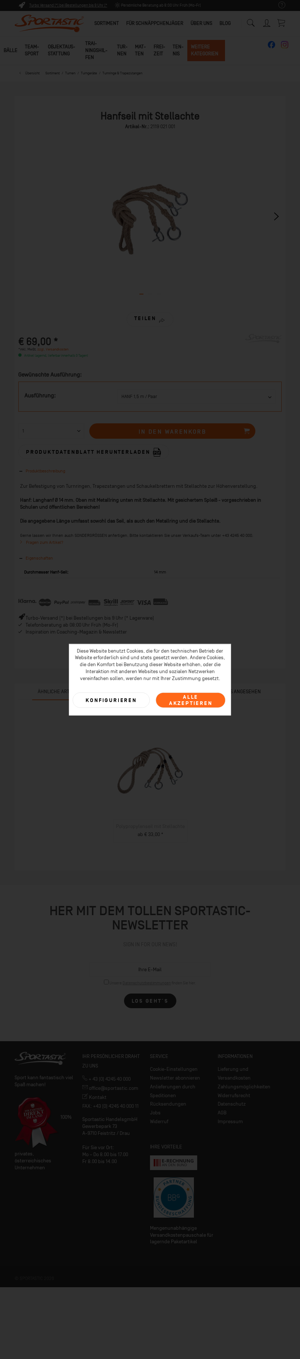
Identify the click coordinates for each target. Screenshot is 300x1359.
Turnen (122, 50)
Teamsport (32, 50)
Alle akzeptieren (191, 700)
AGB (222, 1112)
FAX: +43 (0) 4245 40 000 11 (110, 1106)
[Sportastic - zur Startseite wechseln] (49, 24)
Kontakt (97, 1097)
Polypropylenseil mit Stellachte (150, 826)
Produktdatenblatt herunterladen (89, 452)
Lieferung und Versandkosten (234, 1073)
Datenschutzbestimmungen (147, 983)
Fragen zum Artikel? (44, 542)
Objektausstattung (61, 50)
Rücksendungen (168, 1104)
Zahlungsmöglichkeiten (244, 1086)
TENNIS (178, 50)
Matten (140, 50)
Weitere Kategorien (204, 50)
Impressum (230, 1121)
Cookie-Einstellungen (174, 1069)
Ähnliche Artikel (58, 691)
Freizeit (159, 50)
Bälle (11, 50)
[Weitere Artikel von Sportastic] (263, 347)
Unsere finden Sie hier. (152, 983)
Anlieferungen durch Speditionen (172, 1091)
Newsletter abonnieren (175, 1078)
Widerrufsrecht (234, 1095)
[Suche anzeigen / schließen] (250, 21)
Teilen (145, 318)
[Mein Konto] (267, 21)
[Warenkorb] (281, 22)
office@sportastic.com (113, 1088)
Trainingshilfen (96, 50)
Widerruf (159, 1121)
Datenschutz (232, 1104)
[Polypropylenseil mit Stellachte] (150, 770)
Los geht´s (150, 1001)
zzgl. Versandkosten (52, 349)
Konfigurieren (111, 700)
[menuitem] (278, 5)
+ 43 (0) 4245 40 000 (109, 1079)
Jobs (155, 1112)
